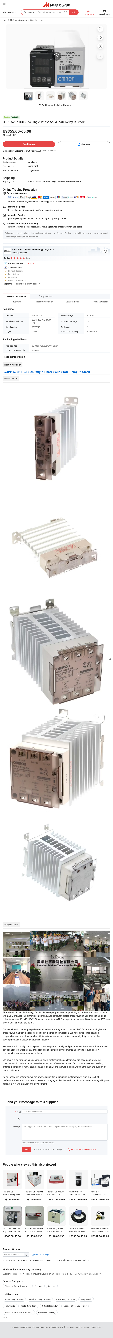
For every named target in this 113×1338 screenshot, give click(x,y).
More (5, 1317)
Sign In (7, 283)
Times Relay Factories (14, 1299)
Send (26, 1149)
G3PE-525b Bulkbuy (46, 1312)
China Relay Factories (65, 1299)
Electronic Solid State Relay (75, 1306)
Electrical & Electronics (18, 20)
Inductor (52, 1286)
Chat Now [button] (86, 144)
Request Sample (49, 151)
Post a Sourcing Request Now (82, 1149)
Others (86, 1260)
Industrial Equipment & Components (72, 1260)
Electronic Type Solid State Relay (19, 1312)
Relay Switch (86, 1299)
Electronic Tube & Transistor (17, 1286)
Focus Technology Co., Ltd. (38, 1327)
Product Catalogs (41, 1254)
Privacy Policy (97, 1327)
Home (5, 20)
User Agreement (72, 1327)
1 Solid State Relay (50, 1306)
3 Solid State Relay (28, 1306)
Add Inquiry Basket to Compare (57, 104)
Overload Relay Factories (40, 1299)
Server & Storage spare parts (15, 1260)
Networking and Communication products (47, 1260)
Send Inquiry (29, 144)
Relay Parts (10, 1306)
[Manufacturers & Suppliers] (56, 4)
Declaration (85, 1327)
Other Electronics (36, 20)
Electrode (38, 1286)
